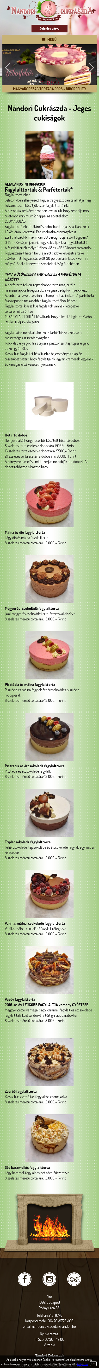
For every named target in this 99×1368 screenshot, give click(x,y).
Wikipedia (82, 1364)
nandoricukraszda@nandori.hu (54, 1326)
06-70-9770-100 (61, 1320)
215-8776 (55, 1315)
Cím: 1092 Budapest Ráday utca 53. (49, 1302)
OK (93, 1363)
